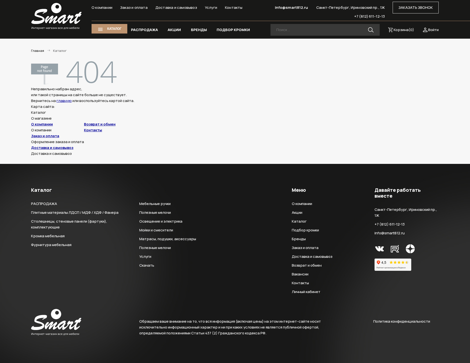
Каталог (299, 221)
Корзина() (404, 29)
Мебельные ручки (155, 203)
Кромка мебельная (48, 235)
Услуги (211, 7)
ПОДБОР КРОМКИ (233, 29)
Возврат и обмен (100, 124)
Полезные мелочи (155, 212)
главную (64, 100)
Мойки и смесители (156, 230)
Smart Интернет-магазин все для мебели (56, 16)
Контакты (234, 7)
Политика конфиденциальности (401, 321)
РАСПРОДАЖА (144, 29)
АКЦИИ (174, 29)
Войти (433, 29)
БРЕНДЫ (199, 29)
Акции (297, 212)
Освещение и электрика (160, 221)
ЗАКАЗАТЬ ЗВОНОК (416, 7)
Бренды (299, 238)
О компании (102, 7)
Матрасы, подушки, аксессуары (167, 238)
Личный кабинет (306, 291)
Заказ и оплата (134, 7)
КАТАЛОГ (114, 29)
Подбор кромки (305, 230)
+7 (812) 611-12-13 (369, 16)
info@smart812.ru (291, 7)
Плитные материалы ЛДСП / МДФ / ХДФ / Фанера (74, 212)
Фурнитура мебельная (51, 244)
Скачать (146, 265)
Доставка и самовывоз (176, 7)
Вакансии (300, 274)
